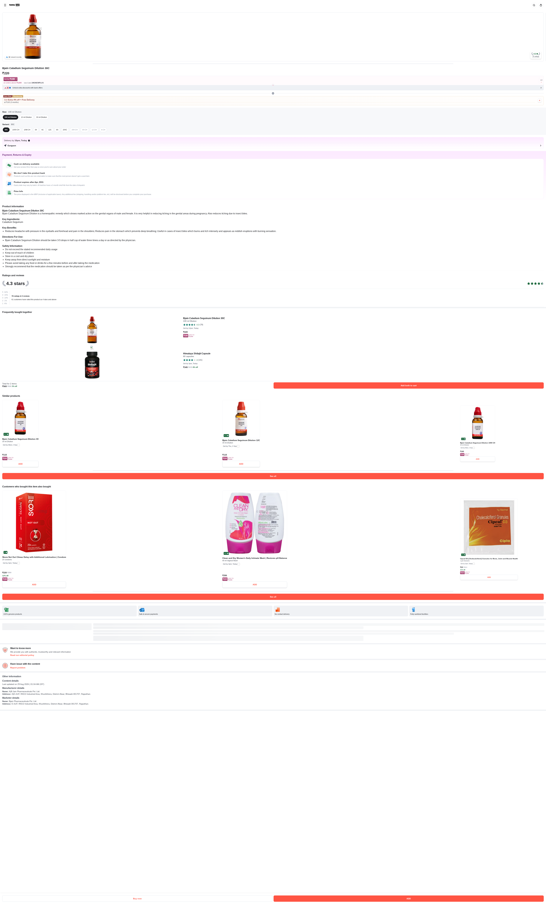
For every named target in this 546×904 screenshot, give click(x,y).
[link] (14, 5)
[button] (535, 55)
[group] (273, 37)
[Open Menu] (5, 5)
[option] (10, 117)
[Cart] (540, 5)
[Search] (533, 5)
